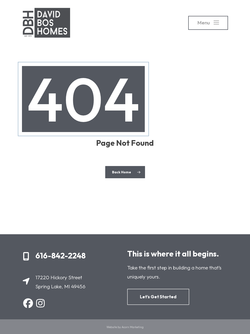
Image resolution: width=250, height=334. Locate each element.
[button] (208, 23)
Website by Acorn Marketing (125, 327)
